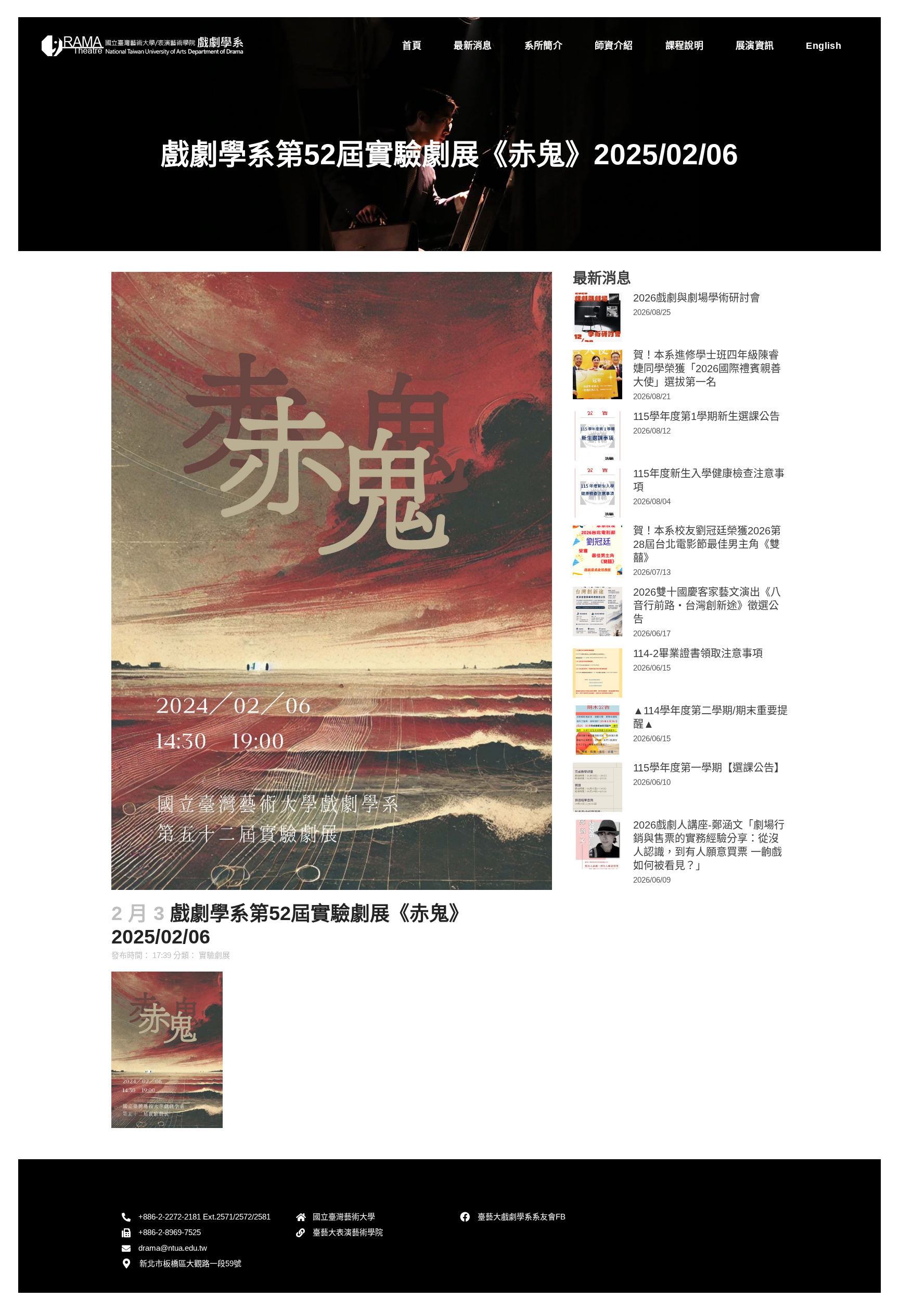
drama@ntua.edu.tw (172, 1247)
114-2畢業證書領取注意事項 (698, 653)
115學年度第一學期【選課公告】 (709, 768)
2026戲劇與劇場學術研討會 (696, 298)
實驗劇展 (214, 955)
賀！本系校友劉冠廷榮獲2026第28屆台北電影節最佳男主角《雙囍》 (707, 544)
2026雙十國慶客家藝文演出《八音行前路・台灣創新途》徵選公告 (707, 605)
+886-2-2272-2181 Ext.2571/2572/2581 (204, 1216)
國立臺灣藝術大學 (344, 1216)
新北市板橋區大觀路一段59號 (190, 1263)
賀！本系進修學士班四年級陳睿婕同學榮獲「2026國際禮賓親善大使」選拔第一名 (707, 368)
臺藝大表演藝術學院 (348, 1232)
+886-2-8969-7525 (169, 1232)
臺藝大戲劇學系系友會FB (522, 1216)
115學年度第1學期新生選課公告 (706, 416)
